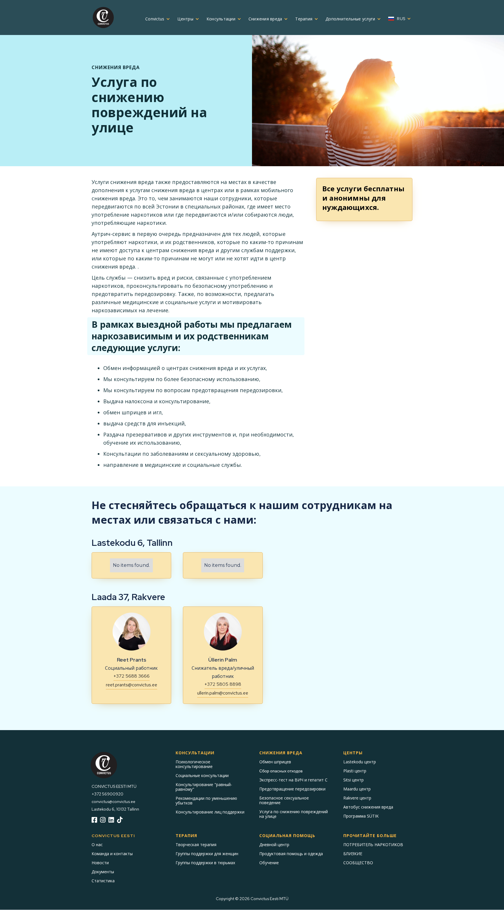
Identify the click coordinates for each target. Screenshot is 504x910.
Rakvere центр (357, 798)
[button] (155, 19)
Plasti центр (354, 771)
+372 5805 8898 (222, 684)
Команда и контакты (112, 853)
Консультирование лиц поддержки (210, 812)
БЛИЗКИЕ (352, 853)
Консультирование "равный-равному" (204, 787)
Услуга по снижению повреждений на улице (293, 814)
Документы (103, 871)
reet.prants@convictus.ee (131, 685)
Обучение (269, 862)
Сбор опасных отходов (280, 771)
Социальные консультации (202, 775)
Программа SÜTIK (361, 816)
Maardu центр (357, 789)
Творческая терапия (196, 844)
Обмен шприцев (275, 762)
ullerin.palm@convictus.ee (222, 693)
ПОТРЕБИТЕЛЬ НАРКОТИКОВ (373, 844)
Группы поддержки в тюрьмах (205, 862)
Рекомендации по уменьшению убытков (206, 800)
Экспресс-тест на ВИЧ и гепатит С (293, 780)
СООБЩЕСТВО (358, 862)
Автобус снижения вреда (368, 807)
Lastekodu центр (359, 762)
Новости (100, 862)
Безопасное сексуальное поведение (284, 800)
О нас (97, 844)
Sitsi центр (353, 780)
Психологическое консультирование (194, 764)
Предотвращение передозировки (292, 789)
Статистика (103, 881)
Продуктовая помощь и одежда (291, 853)
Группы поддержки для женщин (207, 853)
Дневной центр (274, 844)
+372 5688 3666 (131, 676)
